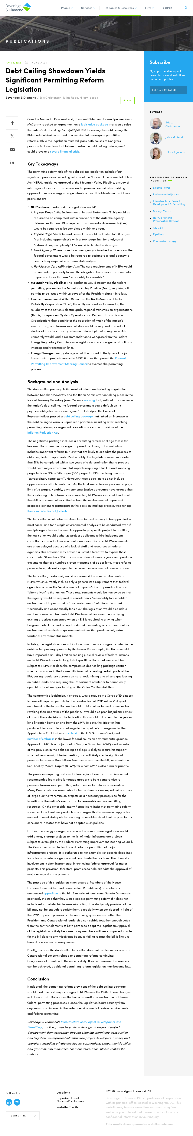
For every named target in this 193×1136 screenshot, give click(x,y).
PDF (129, 100)
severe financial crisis (64, 151)
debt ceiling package (78, 416)
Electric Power (161, 187)
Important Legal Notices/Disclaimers (70, 1100)
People (65, 7)
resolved (71, 733)
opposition (51, 893)
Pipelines (158, 234)
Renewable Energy (164, 241)
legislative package (94, 124)
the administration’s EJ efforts (47, 511)
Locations (63, 1092)
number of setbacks (40, 739)
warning (89, 400)
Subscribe (18, 1115)
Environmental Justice (166, 194)
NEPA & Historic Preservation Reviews (166, 219)
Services (86, 7)
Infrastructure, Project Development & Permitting (169, 203)
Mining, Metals (162, 210)
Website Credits (67, 1107)
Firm (148, 7)
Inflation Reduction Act (42, 432)
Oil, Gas (158, 227)
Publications (28, 41)
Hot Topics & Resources (118, 7)
